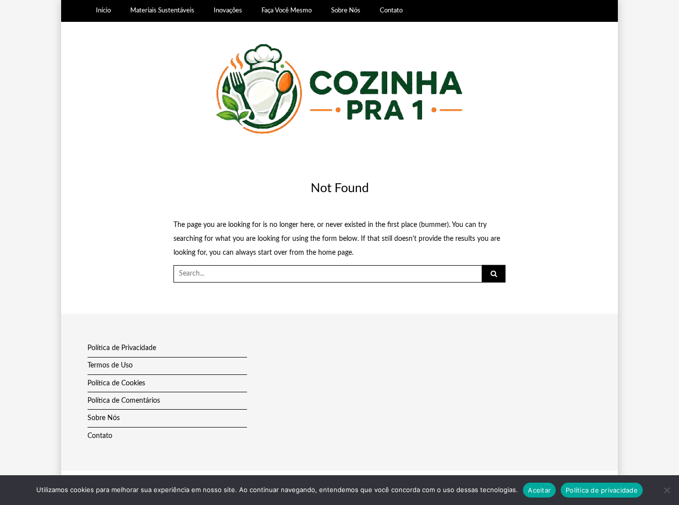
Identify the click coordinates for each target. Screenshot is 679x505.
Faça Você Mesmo (286, 10)
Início (103, 10)
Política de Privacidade (121, 348)
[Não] (667, 490)
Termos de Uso (110, 365)
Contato (391, 10)
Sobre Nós (345, 10)
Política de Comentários (123, 400)
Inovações (228, 10)
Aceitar (539, 490)
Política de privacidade (602, 490)
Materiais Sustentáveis (162, 10)
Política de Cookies (116, 383)
